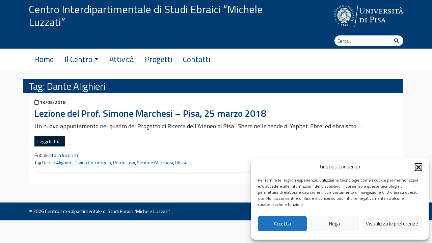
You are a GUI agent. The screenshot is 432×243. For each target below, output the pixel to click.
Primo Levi (124, 162)
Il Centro (78, 59)
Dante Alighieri (57, 162)
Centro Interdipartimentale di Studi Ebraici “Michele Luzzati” (146, 15)
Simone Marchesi (155, 162)
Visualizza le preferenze (392, 223)
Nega (334, 223)
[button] (418, 166)
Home (44, 59)
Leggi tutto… (49, 141)
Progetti (158, 59)
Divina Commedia (93, 162)
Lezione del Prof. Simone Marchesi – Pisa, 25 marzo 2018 (150, 113)
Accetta (282, 223)
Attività (121, 59)
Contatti (196, 59)
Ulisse (181, 162)
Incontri (70, 155)
